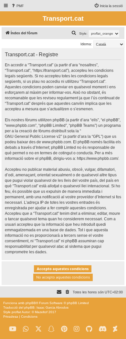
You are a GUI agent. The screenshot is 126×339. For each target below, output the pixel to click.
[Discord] (102, 329)
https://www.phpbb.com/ (97, 158)
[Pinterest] (64, 329)
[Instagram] (76, 329)
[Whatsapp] (25, 329)
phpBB (31, 303)
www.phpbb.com (56, 142)
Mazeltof (41, 312)
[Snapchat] (51, 329)
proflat (16, 312)
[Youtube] (12, 329)
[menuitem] (17, 6)
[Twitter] (38, 329)
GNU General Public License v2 (33, 136)
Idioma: (86, 44)
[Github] (89, 329)
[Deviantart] (115, 329)
